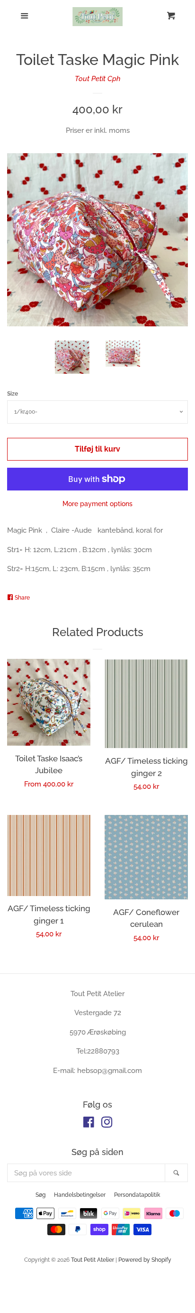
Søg (40, 1195)
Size (12, 393)
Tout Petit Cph (98, 78)
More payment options (97, 504)
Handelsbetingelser (80, 1195)
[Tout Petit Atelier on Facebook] (89, 1124)
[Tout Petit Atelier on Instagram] (107, 1124)
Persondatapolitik (137, 1195)
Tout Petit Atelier (92, 1260)
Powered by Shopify (144, 1260)
